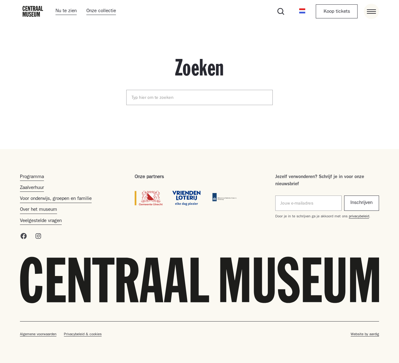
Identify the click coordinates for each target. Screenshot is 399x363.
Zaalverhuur (32, 188)
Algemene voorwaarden (38, 334)
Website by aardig (365, 334)
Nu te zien (66, 11)
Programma (32, 177)
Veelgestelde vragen (41, 221)
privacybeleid (359, 217)
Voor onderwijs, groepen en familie (56, 198)
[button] (302, 11)
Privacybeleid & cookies (83, 334)
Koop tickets (337, 11)
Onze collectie (101, 11)
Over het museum (38, 209)
